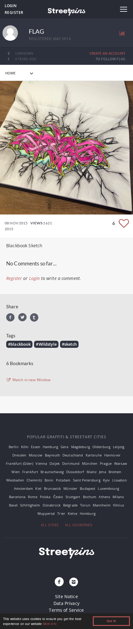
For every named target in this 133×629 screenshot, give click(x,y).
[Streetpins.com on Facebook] (59, 582)
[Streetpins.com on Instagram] (73, 582)
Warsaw (120, 463)
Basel (13, 505)
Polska (45, 496)
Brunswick (52, 488)
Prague (106, 463)
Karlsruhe (94, 455)
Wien (15, 471)
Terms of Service (66, 610)
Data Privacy (66, 603)
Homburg (88, 513)
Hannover (112, 455)
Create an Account (107, 53)
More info (50, 623)
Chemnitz (34, 480)
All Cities (50, 525)
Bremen (115, 471)
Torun (85, 505)
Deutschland (72, 455)
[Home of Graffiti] (66, 11)
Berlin (14, 446)
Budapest (87, 488)
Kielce (72, 513)
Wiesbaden (15, 480)
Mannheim (101, 505)
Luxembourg (108, 488)
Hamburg (50, 446)
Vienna (41, 463)
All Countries (78, 525)
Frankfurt (30, 471)
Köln (25, 446)
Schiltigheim (30, 505)
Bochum (90, 496)
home (10, 73)
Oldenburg (101, 446)
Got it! (111, 621)
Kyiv (106, 480)
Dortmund (70, 463)
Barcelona (17, 496)
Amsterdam (23, 488)
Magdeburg (80, 446)
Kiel (38, 488)
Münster (70, 488)
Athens (104, 496)
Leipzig (118, 446)
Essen (35, 446)
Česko (58, 496)
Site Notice (66, 596)
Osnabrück (52, 505)
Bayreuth (52, 455)
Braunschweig (52, 471)
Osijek (54, 463)
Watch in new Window (31, 379)
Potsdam (63, 480)
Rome (32, 496)
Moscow (35, 455)
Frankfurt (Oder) (19, 463)
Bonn (49, 480)
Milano (118, 496)
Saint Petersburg (87, 480)
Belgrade (70, 505)
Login (10, 5)
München (89, 463)
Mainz (92, 471)
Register (14, 12)
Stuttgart (73, 496)
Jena (102, 471)
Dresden (19, 455)
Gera (65, 446)
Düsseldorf (75, 471)
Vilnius (118, 505)
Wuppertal (46, 513)
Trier (61, 513)
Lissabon (119, 480)
